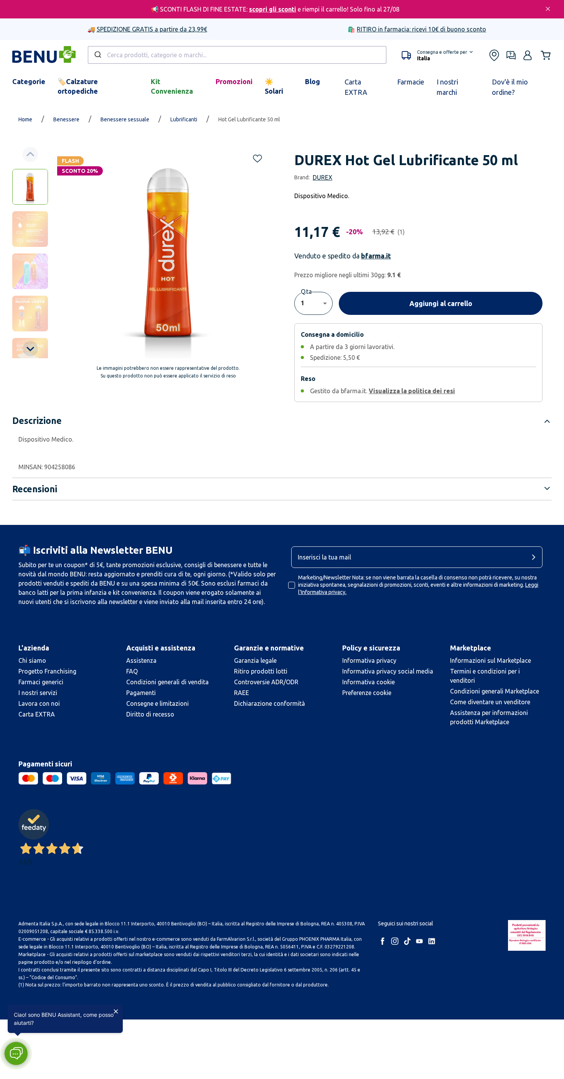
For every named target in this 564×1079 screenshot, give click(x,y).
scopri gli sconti (272, 9)
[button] (437, 55)
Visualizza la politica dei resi (412, 390)
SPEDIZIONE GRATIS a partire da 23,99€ (152, 29)
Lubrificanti (183, 119)
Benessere (66, 119)
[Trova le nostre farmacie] (494, 55)
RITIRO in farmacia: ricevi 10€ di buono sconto (421, 29)
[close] (548, 9)
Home (25, 119)
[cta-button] (535, 557)
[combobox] (237, 55)
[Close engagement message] (116, 1011)
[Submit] (97, 54)
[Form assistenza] (511, 55)
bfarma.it (376, 256)
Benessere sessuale (125, 119)
